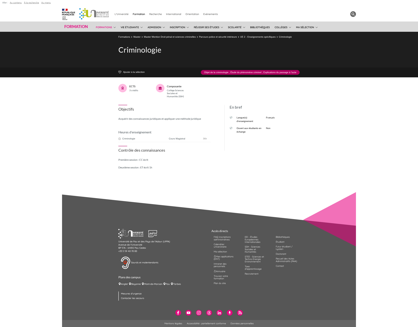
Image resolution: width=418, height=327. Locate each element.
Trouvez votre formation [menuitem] (221, 277)
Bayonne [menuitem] (136, 284)
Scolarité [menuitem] (234, 27)
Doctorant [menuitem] (281, 253)
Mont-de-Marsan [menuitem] (153, 284)
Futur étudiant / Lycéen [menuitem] (284, 247)
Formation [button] (76, 26)
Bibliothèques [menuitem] (260, 27)
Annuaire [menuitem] (220, 271)
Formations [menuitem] (104, 27)
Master (137, 37)
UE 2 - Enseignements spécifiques (258, 37)
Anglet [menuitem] (124, 284)
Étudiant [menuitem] (280, 241)
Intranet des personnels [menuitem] (220, 265)
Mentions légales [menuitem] (173, 323)
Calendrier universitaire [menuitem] (220, 245)
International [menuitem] (173, 14)
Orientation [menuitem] (192, 14)
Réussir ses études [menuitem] (206, 27)
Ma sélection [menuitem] (305, 27)
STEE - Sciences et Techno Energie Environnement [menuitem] (254, 259)
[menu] (114, 26)
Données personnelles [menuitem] (242, 323)
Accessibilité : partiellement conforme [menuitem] (206, 323)
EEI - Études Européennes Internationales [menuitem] (252, 239)
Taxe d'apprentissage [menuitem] (253, 267)
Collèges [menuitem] (281, 27)
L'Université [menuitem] (122, 14)
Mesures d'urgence (131, 293)
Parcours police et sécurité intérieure (218, 37)
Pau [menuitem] (168, 284)
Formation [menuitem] (139, 14)
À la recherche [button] (31, 2)
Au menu (46, 2)
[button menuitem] (353, 14)
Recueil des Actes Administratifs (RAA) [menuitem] (286, 260)
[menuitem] (178, 313)
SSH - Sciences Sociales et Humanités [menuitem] (252, 249)
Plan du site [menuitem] (220, 283)
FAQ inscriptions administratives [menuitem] (222, 238)
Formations (124, 37)
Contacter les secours (132, 298)
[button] (133, 233)
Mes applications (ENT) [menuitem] (223, 257)
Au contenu (16, 2)
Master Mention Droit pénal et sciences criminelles (170, 37)
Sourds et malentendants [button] (144, 262)
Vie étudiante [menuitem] (130, 27)
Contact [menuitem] (280, 265)
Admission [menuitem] (154, 27)
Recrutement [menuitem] (251, 273)
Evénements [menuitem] (210, 14)
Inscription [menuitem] (177, 27)
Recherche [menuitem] (155, 14)
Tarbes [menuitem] (177, 284)
